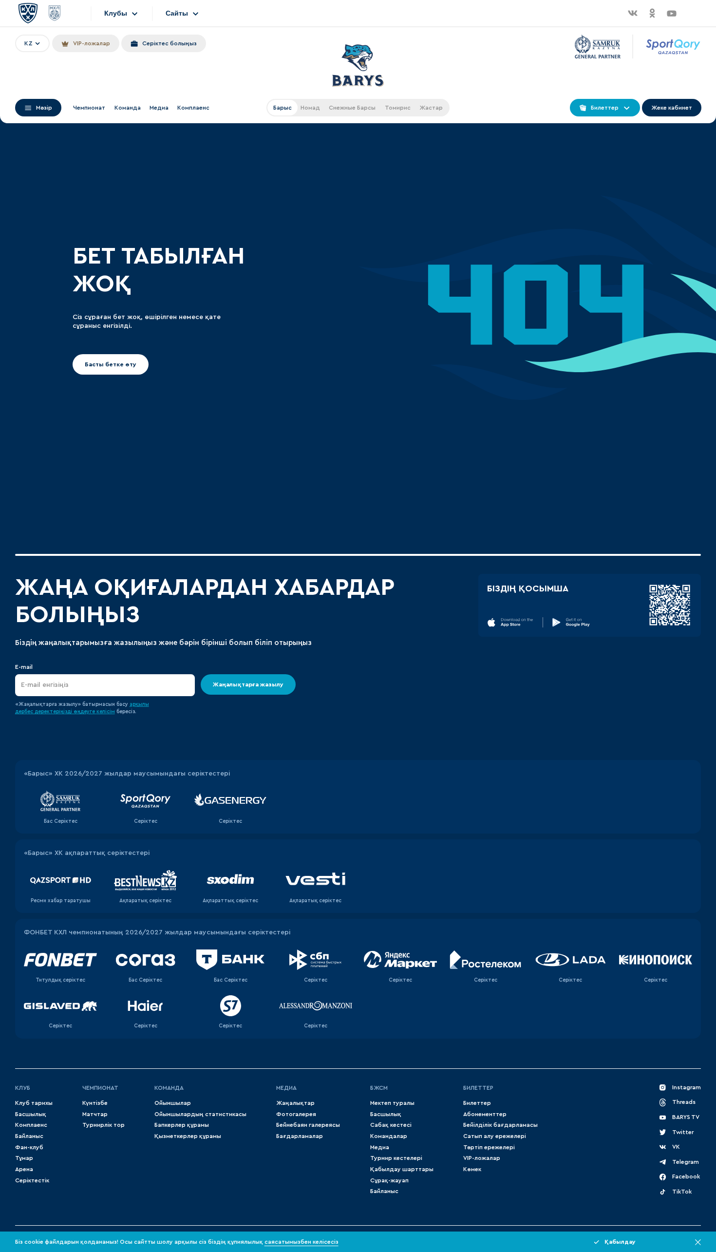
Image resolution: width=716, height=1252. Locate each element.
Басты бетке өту (110, 364)
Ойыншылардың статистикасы (200, 1114)
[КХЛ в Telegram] (691, 13)
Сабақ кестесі (391, 1125)
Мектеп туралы (392, 1103)
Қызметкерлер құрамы (187, 1136)
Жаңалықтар (295, 1103)
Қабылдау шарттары (401, 1169)
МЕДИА (286, 1088)
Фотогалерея (296, 1114)
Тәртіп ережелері (489, 1147)
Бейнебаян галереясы (308, 1125)
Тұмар (24, 1158)
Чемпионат (89, 108)
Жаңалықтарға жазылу (248, 684)
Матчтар (95, 1114)
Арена (24, 1169)
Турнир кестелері (396, 1158)
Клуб (22, 1088)
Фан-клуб (29, 1147)
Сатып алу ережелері (494, 1136)
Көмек (472, 1169)
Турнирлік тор (103, 1125)
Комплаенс (193, 108)
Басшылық (30, 1114)
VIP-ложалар (481, 1158)
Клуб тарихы (34, 1103)
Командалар (388, 1136)
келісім (105, 711)
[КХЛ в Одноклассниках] (652, 13)
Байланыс (29, 1136)
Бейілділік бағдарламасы (500, 1125)
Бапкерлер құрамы (181, 1125)
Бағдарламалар (299, 1136)
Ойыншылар (172, 1103)
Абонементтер (485, 1114)
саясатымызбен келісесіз (301, 1242)
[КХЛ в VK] (632, 13)
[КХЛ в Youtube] (671, 13)
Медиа (159, 108)
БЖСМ (379, 1088)
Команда (127, 108)
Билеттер (478, 1088)
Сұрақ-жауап (389, 1180)
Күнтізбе (95, 1103)
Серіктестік (32, 1180)
